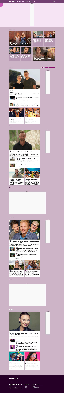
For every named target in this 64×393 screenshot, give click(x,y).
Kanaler (23, 1)
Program (26, 1)
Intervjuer (34, 1)
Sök (53, 1)
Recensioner (30, 1)
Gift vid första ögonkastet (36, 387)
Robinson (34, 386)
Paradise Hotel (34, 388)
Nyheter (20, 1)
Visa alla (10, 125)
